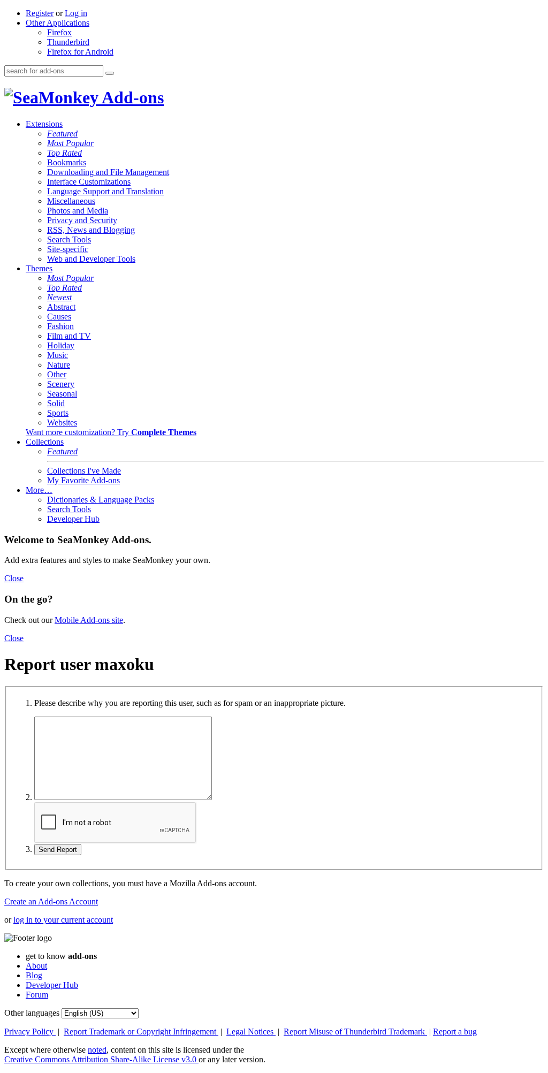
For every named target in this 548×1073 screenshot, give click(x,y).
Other (56, 374)
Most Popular (70, 143)
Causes (59, 316)
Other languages (31, 1012)
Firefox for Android (80, 51)
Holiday (60, 345)
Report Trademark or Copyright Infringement (141, 1031)
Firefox (59, 32)
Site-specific (67, 249)
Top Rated (64, 152)
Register (40, 13)
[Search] (109, 73)
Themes (39, 268)
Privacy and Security (82, 220)
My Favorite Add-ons (83, 480)
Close (14, 578)
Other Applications (57, 22)
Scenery (60, 384)
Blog (34, 975)
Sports (57, 412)
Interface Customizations (89, 181)
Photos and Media (77, 210)
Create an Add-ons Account (51, 901)
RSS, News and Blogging (91, 229)
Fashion (60, 326)
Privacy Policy (30, 1031)
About (36, 965)
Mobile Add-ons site (89, 620)
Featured (62, 133)
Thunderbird (68, 42)
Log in (76, 13)
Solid (56, 403)
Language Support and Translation (105, 191)
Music (57, 355)
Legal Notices (251, 1031)
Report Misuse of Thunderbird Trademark (355, 1031)
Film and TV (69, 335)
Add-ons (131, 97)
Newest (59, 297)
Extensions (44, 123)
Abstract (61, 306)
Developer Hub (73, 518)
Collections (45, 441)
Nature (58, 364)
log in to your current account (63, 919)
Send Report (58, 850)
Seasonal (62, 393)
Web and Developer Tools (91, 258)
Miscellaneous (71, 201)
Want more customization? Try (111, 432)
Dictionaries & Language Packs (100, 499)
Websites (62, 422)
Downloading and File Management (108, 172)
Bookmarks (66, 162)
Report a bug (455, 1031)
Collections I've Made (84, 470)
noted (97, 1049)
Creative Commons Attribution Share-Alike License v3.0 (101, 1059)
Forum (37, 994)
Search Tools (69, 239)
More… (39, 489)
